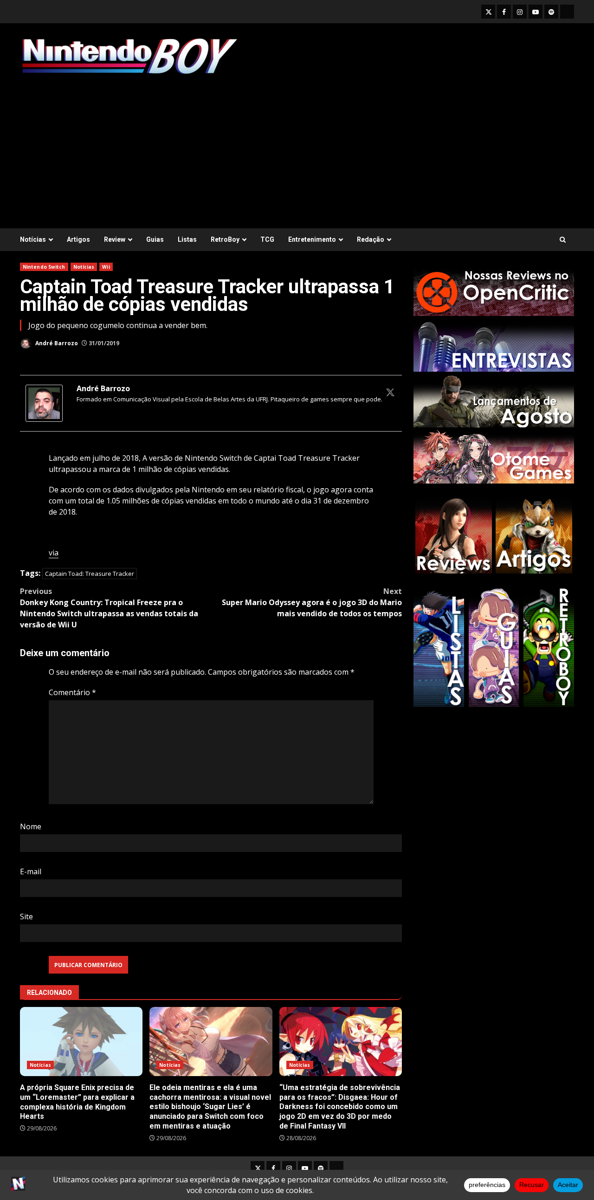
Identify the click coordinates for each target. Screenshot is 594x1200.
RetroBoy (225, 239)
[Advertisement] (297, 147)
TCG (267, 239)
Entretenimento (312, 239)
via (53, 553)
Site (26, 916)
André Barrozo (56, 343)
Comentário (72, 692)
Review (114, 239)
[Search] (563, 240)
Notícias (33, 239)
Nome (30, 826)
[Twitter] (390, 392)
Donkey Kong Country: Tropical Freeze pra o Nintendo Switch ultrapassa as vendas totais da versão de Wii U (109, 608)
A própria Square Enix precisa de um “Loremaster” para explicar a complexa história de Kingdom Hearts (81, 1041)
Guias (155, 239)
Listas (187, 239)
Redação (370, 239)
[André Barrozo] (44, 403)
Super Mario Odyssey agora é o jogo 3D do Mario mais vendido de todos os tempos (312, 602)
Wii (106, 267)
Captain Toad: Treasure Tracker (89, 573)
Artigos (78, 239)
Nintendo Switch (44, 267)
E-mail (30, 871)
